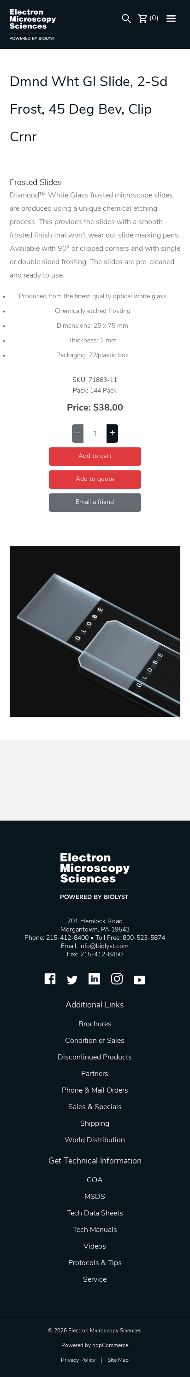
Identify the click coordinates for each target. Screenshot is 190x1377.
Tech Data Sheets (95, 1213)
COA (95, 1180)
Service (95, 1280)
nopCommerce (110, 1345)
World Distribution (95, 1140)
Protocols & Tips (95, 1263)
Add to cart (95, 456)
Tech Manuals (95, 1230)
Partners (94, 1074)
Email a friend (95, 502)
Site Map (118, 1360)
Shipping (94, 1124)
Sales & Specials (95, 1107)
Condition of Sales (95, 1041)
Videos (94, 1246)
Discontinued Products (95, 1057)
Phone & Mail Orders (95, 1090)
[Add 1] (112, 433)
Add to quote (95, 479)
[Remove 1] (77, 433)
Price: (79, 408)
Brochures (95, 1024)
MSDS (94, 1197)
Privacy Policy (78, 1360)
